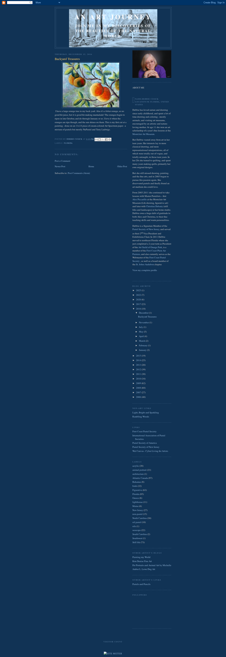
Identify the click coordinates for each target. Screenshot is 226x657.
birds (134, 485)
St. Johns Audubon (145, 264)
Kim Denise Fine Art (142, 561)
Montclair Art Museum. (143, 134)
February (143, 345)
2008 (139, 387)
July (141, 327)
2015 (139, 355)
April (141, 336)
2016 (139, 308)
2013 (139, 364)
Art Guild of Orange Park (150, 247)
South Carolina (139, 534)
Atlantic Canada (140, 478)
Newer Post (60, 166)
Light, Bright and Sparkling (145, 412)
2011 (139, 374)
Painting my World (141, 557)
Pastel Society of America (144, 442)
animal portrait (139, 469)
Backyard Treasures (147, 316)
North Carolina (139, 518)
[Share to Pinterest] (109, 139)
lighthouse (137, 502)
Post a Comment (62, 160)
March (142, 340)
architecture (138, 473)
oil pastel (136, 522)
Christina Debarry (154, 206)
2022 (139, 294)
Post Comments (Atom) (79, 173)
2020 (139, 299)
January (143, 350)
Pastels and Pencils (141, 584)
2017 (139, 304)
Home (91, 166)
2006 (139, 397)
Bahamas (136, 481)
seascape (136, 530)
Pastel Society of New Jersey (145, 229)
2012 (139, 369)
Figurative (137, 490)
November (144, 322)
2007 (139, 392)
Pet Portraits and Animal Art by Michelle (151, 565)
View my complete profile (144, 270)
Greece (135, 498)
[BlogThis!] (99, 139)
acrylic (135, 465)
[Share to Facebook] (106, 139)
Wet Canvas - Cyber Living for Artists (150, 451)
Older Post (122, 166)
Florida (68, 143)
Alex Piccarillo (139, 199)
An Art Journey (113, 17)
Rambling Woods (140, 416)
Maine (135, 506)
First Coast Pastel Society (144, 431)
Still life (136, 542)
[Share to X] (103, 139)
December (144, 312)
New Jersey (137, 510)
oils (134, 526)
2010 (139, 378)
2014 (139, 360)
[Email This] (96, 139)
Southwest (137, 538)
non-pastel (137, 514)
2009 (139, 383)
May (141, 331)
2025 (139, 290)
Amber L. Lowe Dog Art (143, 569)
